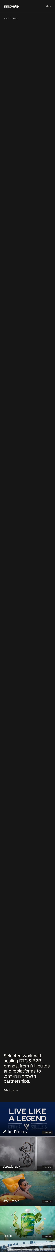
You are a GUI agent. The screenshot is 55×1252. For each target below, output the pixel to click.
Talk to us (11, 1090)
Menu (48, 6)
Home (6, 18)
